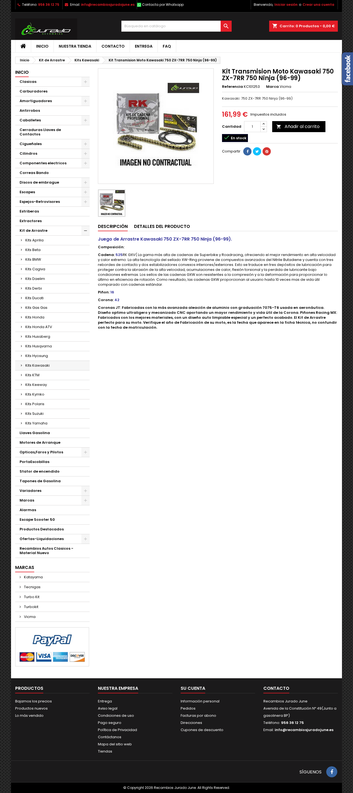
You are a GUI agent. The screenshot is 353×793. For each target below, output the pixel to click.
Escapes (27, 192)
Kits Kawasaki (37, 365)
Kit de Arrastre (33, 230)
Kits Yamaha (36, 423)
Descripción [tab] (113, 226)
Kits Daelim (35, 278)
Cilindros (28, 153)
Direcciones (191, 722)
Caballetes (30, 120)
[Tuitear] (257, 151)
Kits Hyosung (36, 355)
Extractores (31, 221)
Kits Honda (34, 317)
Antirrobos (30, 110)
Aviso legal (107, 708)
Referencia (232, 86)
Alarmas (28, 510)
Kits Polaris (34, 404)
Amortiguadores (36, 100)
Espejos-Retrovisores (40, 201)
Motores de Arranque (40, 442)
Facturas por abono (198, 715)
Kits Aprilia (34, 240)
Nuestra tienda (75, 46)
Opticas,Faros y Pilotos (41, 452)
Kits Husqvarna (38, 346)
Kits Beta (33, 249)
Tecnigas (32, 587)
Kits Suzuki (34, 413)
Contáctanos (109, 737)
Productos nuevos (31, 708)
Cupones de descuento (202, 729)
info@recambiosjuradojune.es (108, 4)
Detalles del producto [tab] (162, 226)
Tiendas (105, 751)
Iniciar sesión (286, 4)
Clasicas (28, 81)
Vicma (29, 616)
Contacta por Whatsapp (163, 4)
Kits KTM (32, 375)
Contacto (113, 46)
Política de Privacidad (117, 729)
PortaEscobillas (34, 461)
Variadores (30, 490)
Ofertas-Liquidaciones (42, 538)
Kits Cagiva (35, 269)
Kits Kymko (34, 394)
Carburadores (33, 91)
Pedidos (188, 708)
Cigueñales (31, 143)
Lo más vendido (29, 715)
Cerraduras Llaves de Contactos (40, 132)
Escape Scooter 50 (37, 519)
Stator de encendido (40, 471)
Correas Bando (34, 172)
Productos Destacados (42, 529)
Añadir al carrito (298, 126)
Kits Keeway (36, 384)
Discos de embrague (39, 182)
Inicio (42, 46)
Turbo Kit (31, 596)
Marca (272, 86)
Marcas (27, 500)
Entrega (144, 46)
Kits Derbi (33, 288)
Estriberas (29, 211)
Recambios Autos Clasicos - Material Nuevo (46, 550)
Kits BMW (33, 259)
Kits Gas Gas (36, 307)
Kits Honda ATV (38, 326)
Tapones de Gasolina (40, 481)
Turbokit (30, 606)
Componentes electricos (43, 163)
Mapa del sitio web (115, 744)
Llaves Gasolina (35, 432)
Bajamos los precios (33, 701)
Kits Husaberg (37, 336)
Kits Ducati (34, 298)
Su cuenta (193, 688)
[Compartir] (247, 151)
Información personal (200, 701)
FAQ (167, 46)
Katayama (33, 577)
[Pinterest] (267, 151)
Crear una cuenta (318, 4)
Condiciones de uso (116, 715)
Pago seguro (109, 722)
